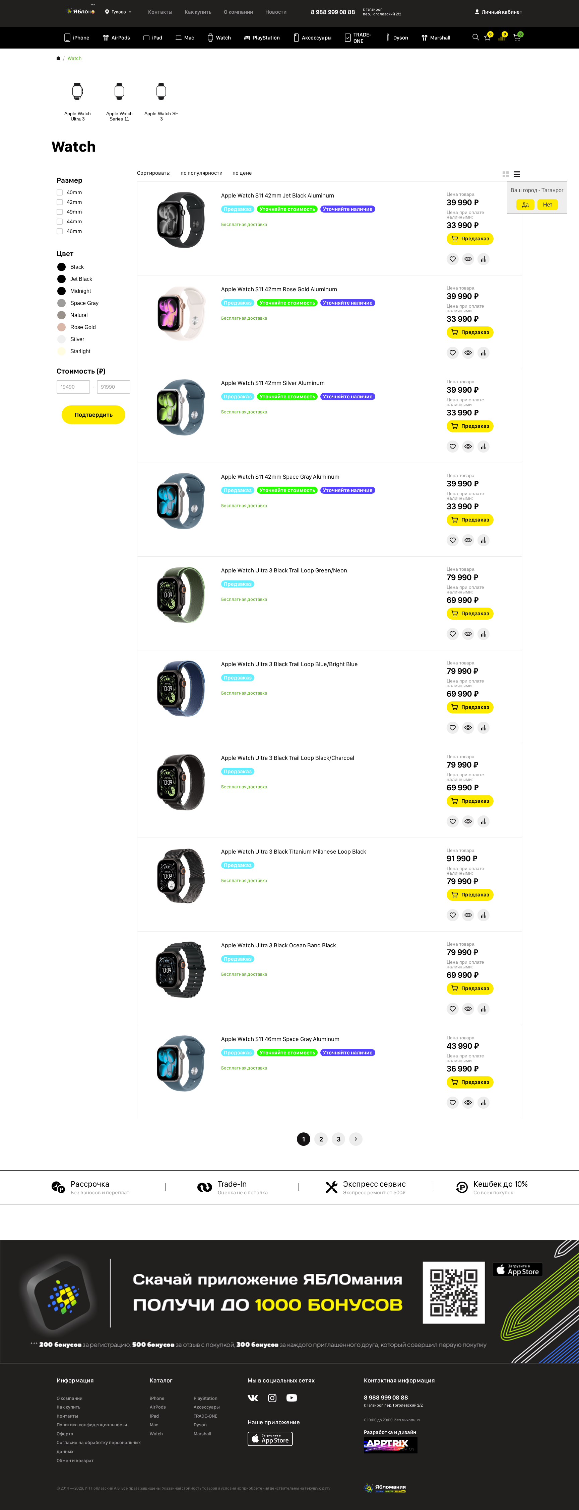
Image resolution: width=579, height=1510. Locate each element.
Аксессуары (316, 37)
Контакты (160, 12)
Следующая (356, 1139)
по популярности (201, 173)
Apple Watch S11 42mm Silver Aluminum (273, 382)
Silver (77, 339)
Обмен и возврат (75, 1460)
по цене (242, 173)
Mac (189, 37)
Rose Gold (83, 327)
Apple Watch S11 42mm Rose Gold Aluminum (279, 289)
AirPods (121, 37)
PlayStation (266, 37)
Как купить (198, 12)
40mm (74, 192)
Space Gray (84, 303)
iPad (157, 37)
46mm (74, 231)
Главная (58, 58)
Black (77, 267)
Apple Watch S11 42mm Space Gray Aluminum (280, 476)
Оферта (65, 1433)
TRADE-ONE (362, 37)
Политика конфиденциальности (92, 1424)
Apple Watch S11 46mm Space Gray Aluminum (280, 1038)
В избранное (453, 259)
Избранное (487, 36)
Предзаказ (475, 238)
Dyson (400, 37)
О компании (238, 12)
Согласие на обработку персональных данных (99, 1447)
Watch (223, 37)
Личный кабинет (502, 12)
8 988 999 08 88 (333, 11)
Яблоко (81, 11)
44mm (74, 222)
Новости (275, 12)
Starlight (80, 351)
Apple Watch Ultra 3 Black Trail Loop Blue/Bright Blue (289, 663)
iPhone (81, 37)
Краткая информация (468, 259)
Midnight (80, 291)
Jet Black (81, 279)
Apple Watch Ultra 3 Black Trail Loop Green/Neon (284, 570)
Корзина (517, 36)
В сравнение (483, 259)
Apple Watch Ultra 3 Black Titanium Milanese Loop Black (293, 851)
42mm (74, 202)
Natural (79, 315)
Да (525, 205)
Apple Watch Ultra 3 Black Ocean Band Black (278, 945)
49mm (74, 212)
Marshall (440, 37)
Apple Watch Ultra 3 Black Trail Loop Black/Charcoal (287, 757)
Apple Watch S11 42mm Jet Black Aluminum (277, 195)
